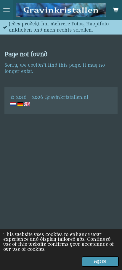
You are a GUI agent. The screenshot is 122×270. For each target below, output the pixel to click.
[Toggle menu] (6, 10)
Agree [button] (100, 261)
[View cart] (115, 10)
